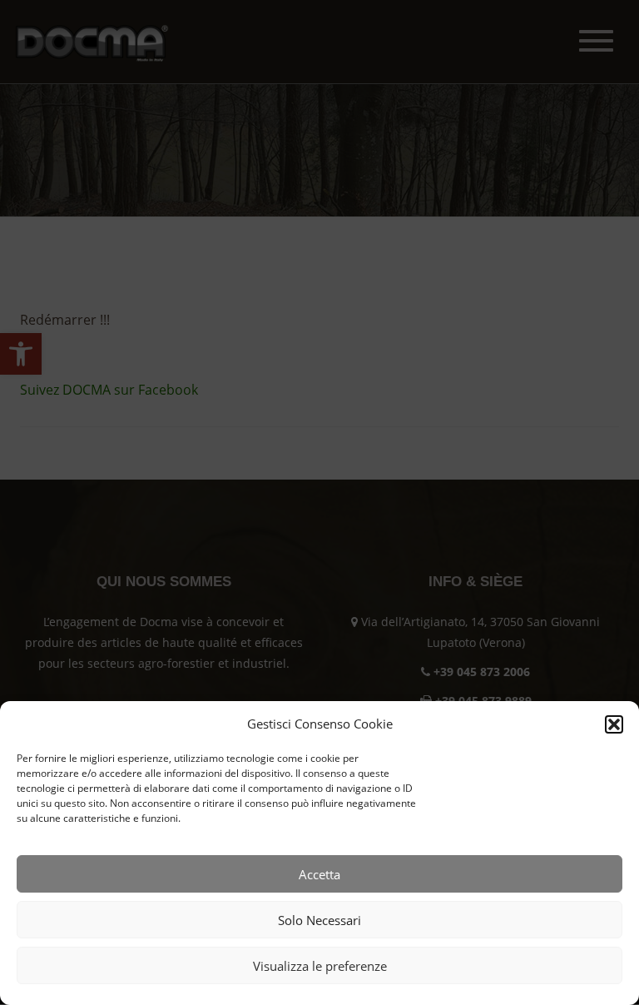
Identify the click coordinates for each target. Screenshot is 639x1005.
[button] (614, 724)
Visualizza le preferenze (320, 966)
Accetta (319, 874)
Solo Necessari (319, 920)
